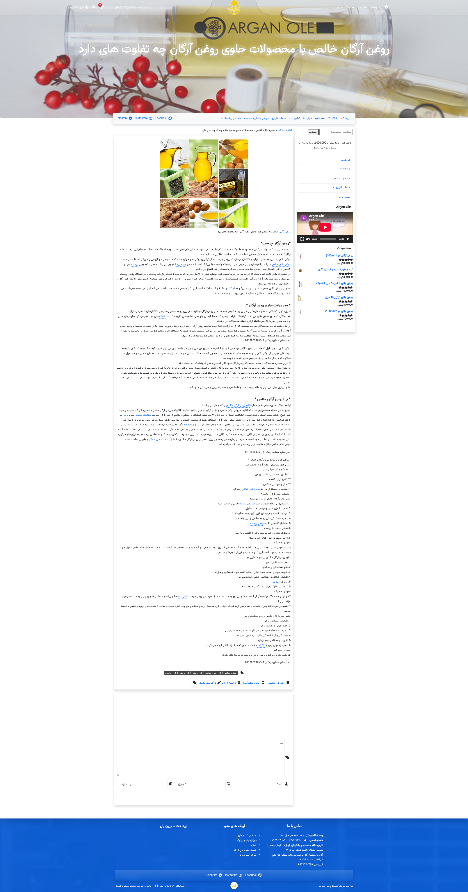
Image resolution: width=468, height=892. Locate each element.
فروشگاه (375, 7)
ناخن (125, 415)
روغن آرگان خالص (280, 264)
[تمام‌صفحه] (302, 239)
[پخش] (348, 239)
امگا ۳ (231, 288)
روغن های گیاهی (250, 489)
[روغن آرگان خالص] (386, 7)
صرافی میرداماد (248, 855)
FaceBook (161, 118)
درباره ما (307, 118)
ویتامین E (180, 264)
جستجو (313, 132)
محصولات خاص (346, 7)
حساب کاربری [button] (133, 7)
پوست (134, 264)
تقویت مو (182, 596)
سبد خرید (319, 118)
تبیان (254, 845)
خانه (290, 130)
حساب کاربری (278, 118)
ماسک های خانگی (158, 439)
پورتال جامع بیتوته (247, 840)
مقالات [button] (364, 7)
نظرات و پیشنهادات (231, 118)
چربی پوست (257, 523)
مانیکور (261, 645)
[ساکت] (308, 239)
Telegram (122, 118)
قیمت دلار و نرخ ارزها (245, 850)
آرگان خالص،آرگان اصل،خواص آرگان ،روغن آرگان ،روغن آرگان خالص (200, 673)
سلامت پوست (143, 415)
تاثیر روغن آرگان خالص (238, 405)
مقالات (281, 130)
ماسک (162, 316)
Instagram (141, 118)
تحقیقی (272, 683)
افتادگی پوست (247, 504)
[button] (102, 7)
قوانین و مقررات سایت (256, 118)
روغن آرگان (284, 232)
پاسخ (262, 718)
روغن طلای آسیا (251, 683)
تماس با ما (115, 7)
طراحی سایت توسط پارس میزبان (335, 886)
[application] (325, 227)
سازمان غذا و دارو (247, 835)
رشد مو (276, 582)
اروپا (186, 425)
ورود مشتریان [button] (76, 7)
